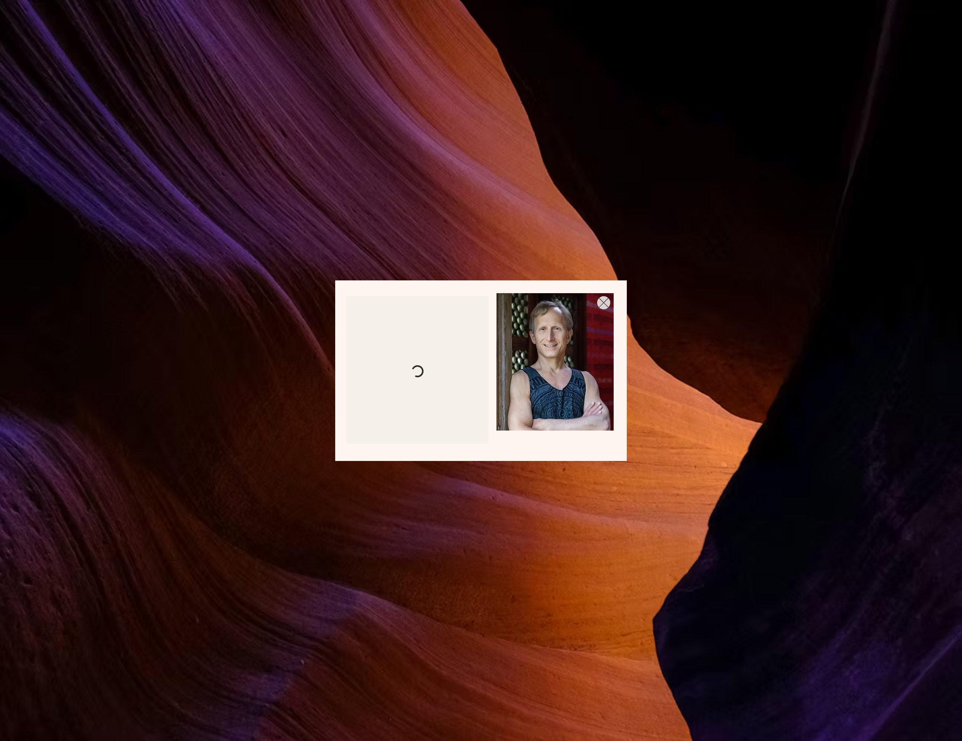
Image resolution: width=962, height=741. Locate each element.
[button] (603, 302)
